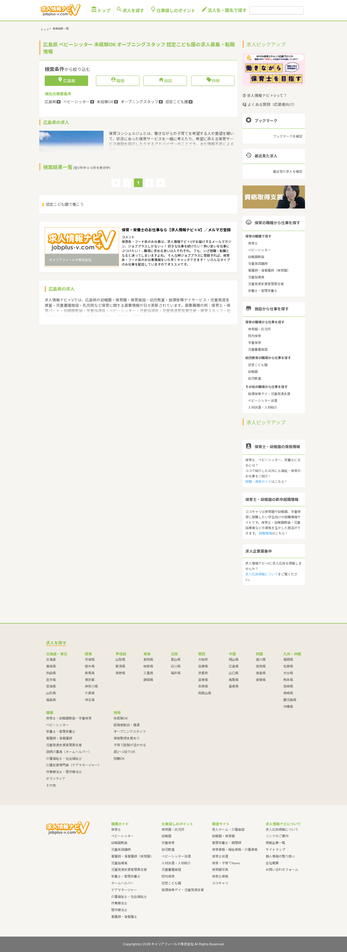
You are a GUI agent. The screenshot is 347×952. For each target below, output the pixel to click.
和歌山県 (204, 693)
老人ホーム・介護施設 (228, 829)
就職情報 (265, 533)
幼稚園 (253, 372)
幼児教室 (254, 378)
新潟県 (120, 666)
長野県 (120, 673)
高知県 (261, 666)
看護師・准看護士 (124, 917)
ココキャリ (220, 883)
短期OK (119, 759)
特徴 (213, 80)
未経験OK (121, 718)
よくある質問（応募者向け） (271, 104)
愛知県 (148, 659)
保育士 (253, 243)
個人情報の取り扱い (280, 856)
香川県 (261, 659)
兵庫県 (203, 666)
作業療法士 (119, 903)
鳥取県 (234, 680)
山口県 (234, 673)
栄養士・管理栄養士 (262, 291)
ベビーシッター (259, 250)
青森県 (51, 666)
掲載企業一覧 (275, 843)
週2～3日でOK (124, 752)
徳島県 (261, 673)
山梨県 (120, 659)
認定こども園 (258, 365)
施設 (165, 80)
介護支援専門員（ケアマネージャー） (73, 765)
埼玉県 (90, 700)
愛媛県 (261, 680)
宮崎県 (288, 686)
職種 (117, 80)
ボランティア (55, 779)
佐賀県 (288, 666)
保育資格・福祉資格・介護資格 (235, 849)
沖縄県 (288, 707)
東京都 (90, 680)
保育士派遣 (220, 856)
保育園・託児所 (259, 329)
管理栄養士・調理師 (226, 843)
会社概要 (272, 863)
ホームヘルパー (122, 883)
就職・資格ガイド (258, 482)
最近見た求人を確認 (287, 171)
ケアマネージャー (124, 890)
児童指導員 (256, 277)
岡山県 (234, 659)
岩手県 (51, 680)
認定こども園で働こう (65, 204)
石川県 (176, 666)
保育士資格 (220, 876)
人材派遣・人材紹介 (262, 407)
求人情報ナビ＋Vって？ (266, 95)
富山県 (176, 659)
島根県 (234, 686)
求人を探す (130, 10)
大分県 (288, 673)
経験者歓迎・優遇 (127, 725)
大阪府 (203, 659)
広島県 (234, 666)
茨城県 (90, 659)
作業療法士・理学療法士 (64, 772)
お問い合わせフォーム (282, 870)
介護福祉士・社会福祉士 (64, 759)
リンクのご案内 (277, 836)
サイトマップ (275, 849)
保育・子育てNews (226, 863)
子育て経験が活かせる (130, 745)
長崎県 (288, 693)
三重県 (148, 673)
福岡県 (288, 659)
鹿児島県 (289, 700)
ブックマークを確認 (287, 136)
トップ (100, 10)
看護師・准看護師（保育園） (269, 270)
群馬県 (90, 673)
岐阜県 (148, 666)
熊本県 (288, 680)
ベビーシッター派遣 (262, 401)
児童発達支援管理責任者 (266, 284)
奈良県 (203, 686)
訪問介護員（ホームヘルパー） (69, 752)
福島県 (51, 700)
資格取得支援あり (127, 738)
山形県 (51, 693)
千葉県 (90, 693)
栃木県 (90, 666)
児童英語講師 (258, 264)
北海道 (51, 659)
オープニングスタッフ (130, 731)
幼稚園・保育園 (223, 836)
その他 (51, 785)
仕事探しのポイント (172, 10)
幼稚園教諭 (256, 257)
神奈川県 (91, 686)
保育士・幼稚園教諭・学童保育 (69, 718)
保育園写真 (220, 870)
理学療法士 (119, 910)
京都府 (203, 673)
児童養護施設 (258, 349)
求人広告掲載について (261, 574)
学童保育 (254, 343)
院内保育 (254, 336)
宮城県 (51, 686)
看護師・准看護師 (59, 738)
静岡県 (148, 680)
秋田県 (51, 673)
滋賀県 (203, 680)
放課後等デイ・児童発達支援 (269, 394)
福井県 (176, 673)
